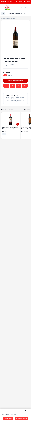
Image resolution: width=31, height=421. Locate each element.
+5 (12, 86)
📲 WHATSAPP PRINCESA (17, 13)
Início (2, 18)
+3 (6, 86)
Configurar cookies (21, 418)
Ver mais (27, 110)
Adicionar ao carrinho (15, 81)
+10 (19, 86)
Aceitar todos (8, 418)
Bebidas (7, 18)
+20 (25, 86)
